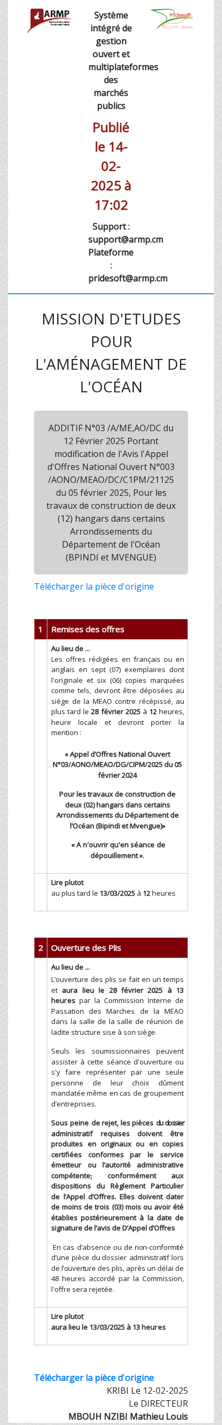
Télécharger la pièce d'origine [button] (94, 586)
